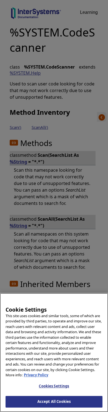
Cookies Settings (54, 386)
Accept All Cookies (54, 401)
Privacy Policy (36, 374)
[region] (54, 352)
